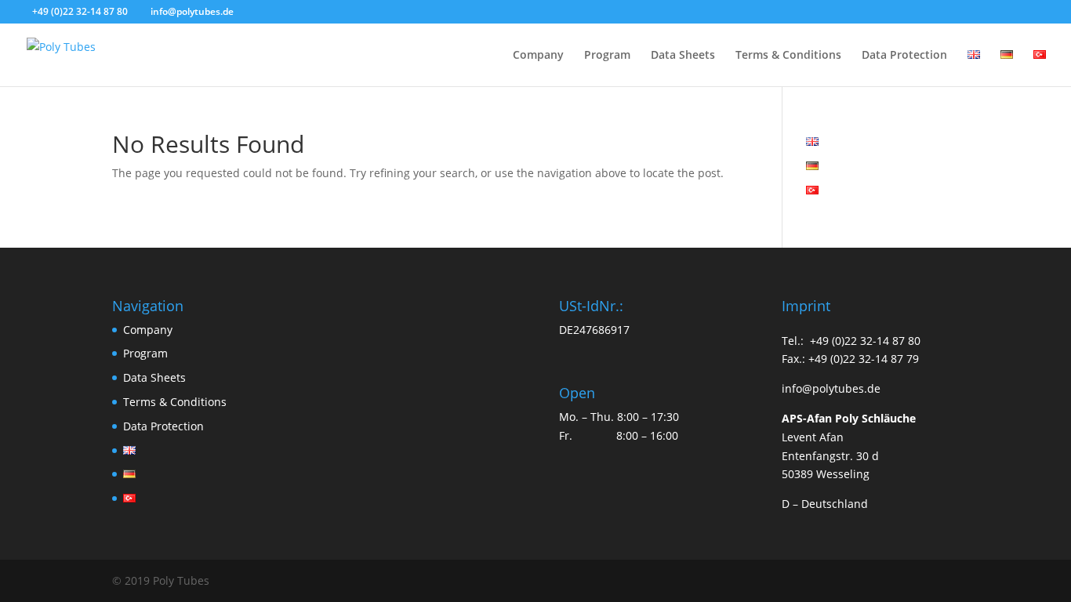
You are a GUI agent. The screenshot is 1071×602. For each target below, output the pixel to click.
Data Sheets (683, 55)
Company (538, 55)
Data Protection (904, 55)
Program (607, 55)
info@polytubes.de (831, 388)
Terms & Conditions (788, 55)
